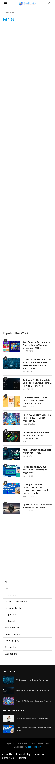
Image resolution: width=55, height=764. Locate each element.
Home (5, 12)
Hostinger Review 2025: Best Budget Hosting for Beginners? (35, 469)
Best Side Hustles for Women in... (33, 718)
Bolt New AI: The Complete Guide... (33, 690)
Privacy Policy (23, 754)
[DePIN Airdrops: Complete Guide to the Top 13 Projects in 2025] (11, 436)
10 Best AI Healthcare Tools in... (32, 679)
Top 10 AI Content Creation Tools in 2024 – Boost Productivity (37, 417)
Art (6, 588)
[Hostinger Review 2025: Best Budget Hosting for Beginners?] (11, 471)
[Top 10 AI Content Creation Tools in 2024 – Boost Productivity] (11, 419)
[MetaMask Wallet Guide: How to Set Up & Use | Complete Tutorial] (11, 401)
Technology (11, 647)
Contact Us (8, 757)
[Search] (49, 3)
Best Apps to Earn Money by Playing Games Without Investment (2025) (37, 345)
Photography (12, 640)
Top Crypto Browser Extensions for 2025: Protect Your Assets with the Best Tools (36, 489)
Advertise (39, 754)
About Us (7, 754)
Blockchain (10, 595)
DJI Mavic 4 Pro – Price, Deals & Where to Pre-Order (37, 506)
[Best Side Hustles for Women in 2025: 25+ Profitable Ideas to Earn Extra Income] (8, 718)
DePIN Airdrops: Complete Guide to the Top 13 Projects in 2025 (36, 435)
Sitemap (22, 757)
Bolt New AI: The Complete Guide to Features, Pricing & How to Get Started (37, 382)
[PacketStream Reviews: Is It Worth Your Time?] (11, 454)
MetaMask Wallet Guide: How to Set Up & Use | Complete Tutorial (35, 400)
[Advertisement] (27, 54)
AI (6, 581)
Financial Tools (13, 608)
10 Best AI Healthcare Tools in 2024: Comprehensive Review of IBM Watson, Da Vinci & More (37, 364)
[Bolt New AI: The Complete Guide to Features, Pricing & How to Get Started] (11, 384)
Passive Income (13, 634)
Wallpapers (11, 653)
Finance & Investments (17, 601)
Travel (11, 621)
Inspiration (11, 614)
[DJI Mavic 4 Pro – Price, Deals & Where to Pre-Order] (11, 508)
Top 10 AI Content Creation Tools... (33, 700)
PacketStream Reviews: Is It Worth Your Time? (37, 451)
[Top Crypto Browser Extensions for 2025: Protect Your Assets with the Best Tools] (11, 488)
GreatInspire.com (33, 747)
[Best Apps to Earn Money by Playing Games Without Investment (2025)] (11, 346)
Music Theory (12, 627)
